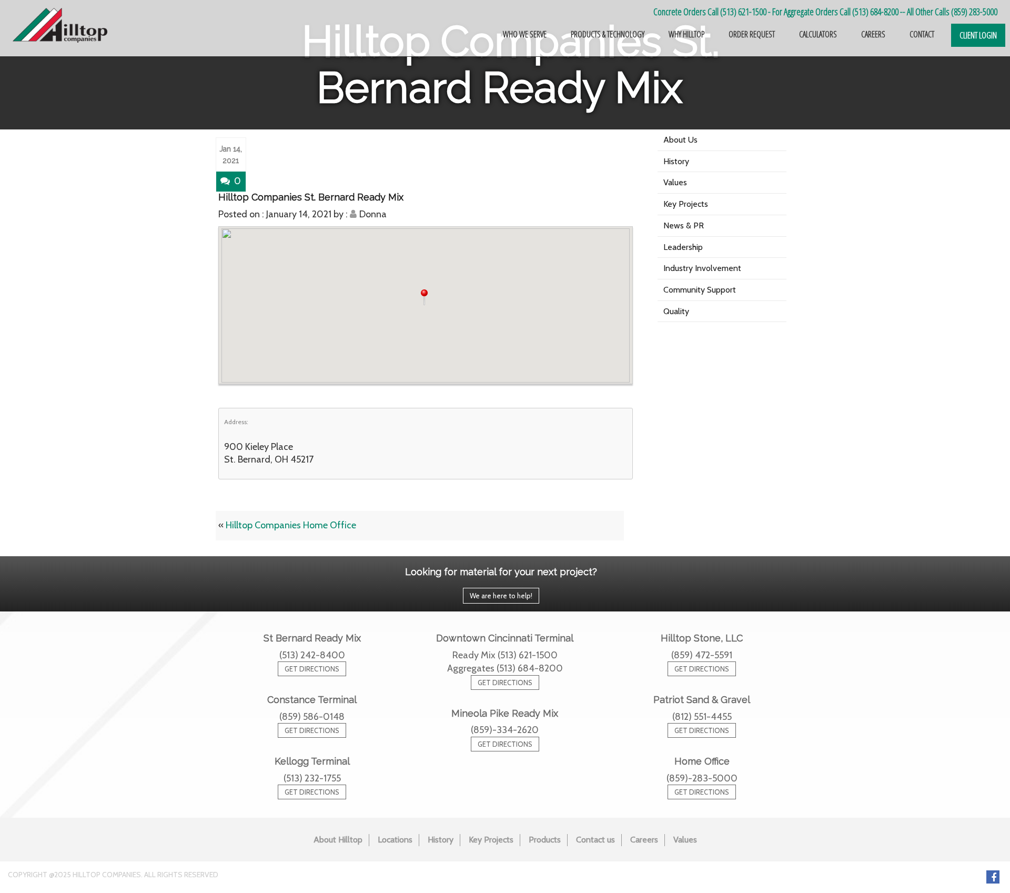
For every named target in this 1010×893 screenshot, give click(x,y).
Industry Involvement (702, 268)
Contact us (595, 840)
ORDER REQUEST (752, 34)
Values (675, 182)
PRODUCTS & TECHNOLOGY (607, 34)
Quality (676, 311)
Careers (644, 840)
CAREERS (873, 34)
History (676, 161)
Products (545, 840)
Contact (922, 34)
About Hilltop (338, 840)
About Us (680, 140)
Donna (373, 214)
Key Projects (685, 204)
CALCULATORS (818, 34)
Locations (395, 840)
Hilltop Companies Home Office (291, 525)
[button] (425, 297)
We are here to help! (501, 595)
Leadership (683, 247)
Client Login (978, 35)
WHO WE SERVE (525, 34)
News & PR (683, 225)
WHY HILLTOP (686, 34)
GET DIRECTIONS (312, 669)
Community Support (699, 290)
